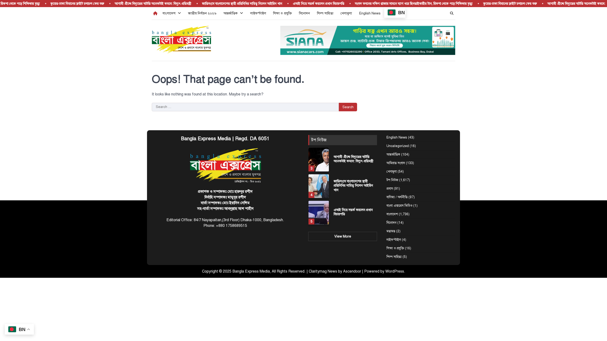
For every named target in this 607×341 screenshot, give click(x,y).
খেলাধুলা (346, 13)
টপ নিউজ (392, 180)
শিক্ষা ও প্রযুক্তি (282, 13)
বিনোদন (304, 13)
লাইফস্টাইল (258, 13)
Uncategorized (397, 146)
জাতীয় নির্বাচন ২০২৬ (202, 13)
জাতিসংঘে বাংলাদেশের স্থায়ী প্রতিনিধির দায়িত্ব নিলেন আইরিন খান (236, 3)
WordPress (394, 271)
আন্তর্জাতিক (230, 13)
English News (370, 13)
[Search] (451, 13)
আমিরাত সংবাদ (395, 163)
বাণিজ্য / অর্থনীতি (397, 197)
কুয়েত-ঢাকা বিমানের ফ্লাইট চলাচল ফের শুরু (71, 3)
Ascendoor (352, 271)
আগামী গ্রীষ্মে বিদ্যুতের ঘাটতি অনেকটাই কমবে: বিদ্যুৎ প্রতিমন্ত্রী (147, 3)
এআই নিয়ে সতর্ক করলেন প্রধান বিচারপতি (312, 3)
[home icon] (155, 13)
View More (342, 236)
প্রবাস (389, 189)
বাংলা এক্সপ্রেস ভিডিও (399, 206)
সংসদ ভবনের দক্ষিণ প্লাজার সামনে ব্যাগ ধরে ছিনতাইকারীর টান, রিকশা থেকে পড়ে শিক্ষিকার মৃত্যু (408, 3)
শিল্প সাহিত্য (325, 13)
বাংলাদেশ (168, 13)
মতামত (390, 231)
